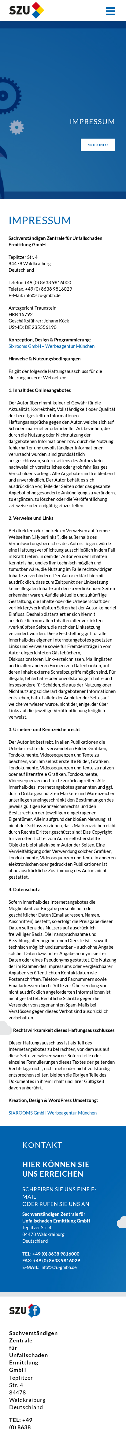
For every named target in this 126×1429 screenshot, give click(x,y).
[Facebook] (34, 1310)
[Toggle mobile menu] (111, 11)
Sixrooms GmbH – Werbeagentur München (51, 346)
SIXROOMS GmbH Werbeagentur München (53, 1112)
